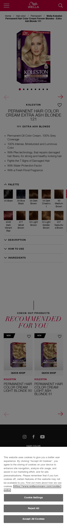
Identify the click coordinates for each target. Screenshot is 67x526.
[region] (33, 486)
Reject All (33, 508)
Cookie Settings (33, 497)
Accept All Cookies (33, 519)
